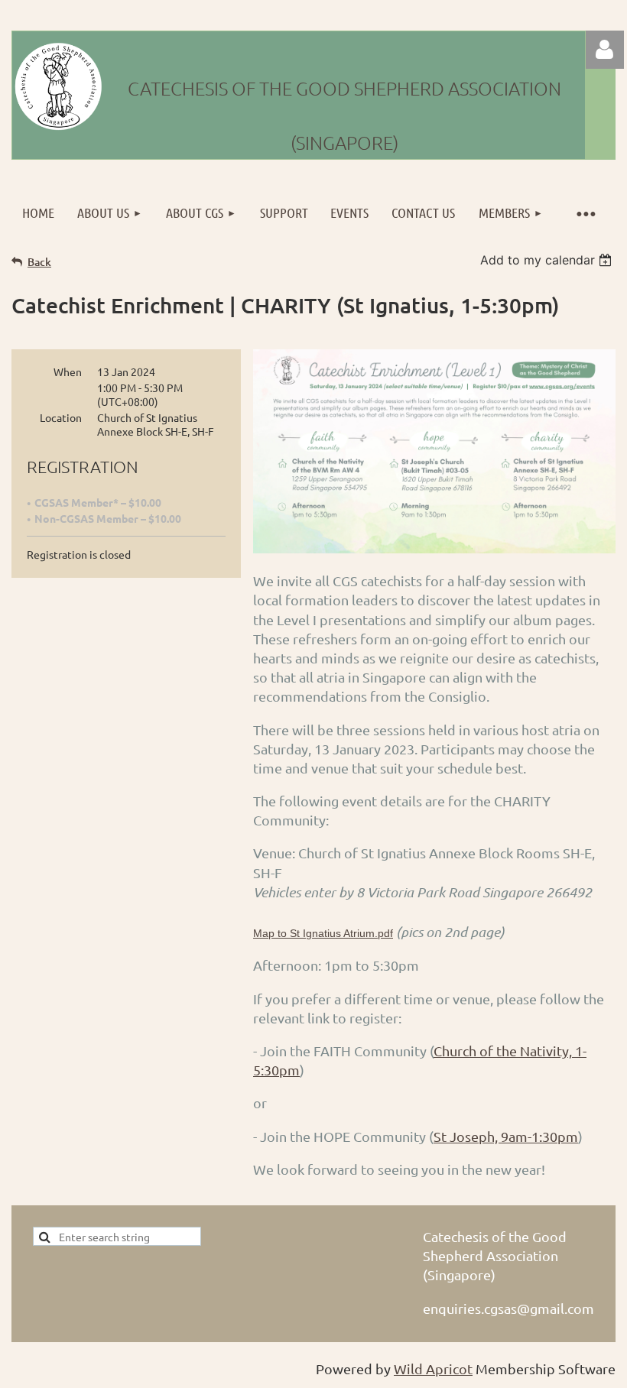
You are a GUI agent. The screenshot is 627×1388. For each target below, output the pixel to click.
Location (61, 417)
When (68, 371)
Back (39, 262)
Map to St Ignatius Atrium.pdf (323, 933)
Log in (605, 50)
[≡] (585, 213)
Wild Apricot (433, 1368)
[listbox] (548, 260)
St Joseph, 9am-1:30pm (506, 1136)
